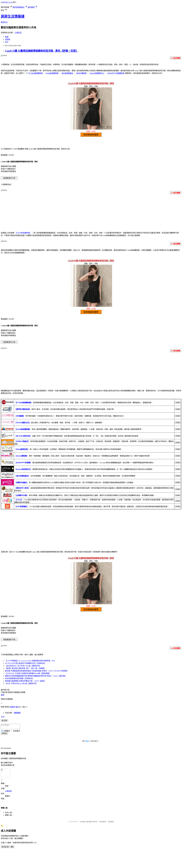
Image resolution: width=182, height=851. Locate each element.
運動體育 (17, 713)
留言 (17, 707)
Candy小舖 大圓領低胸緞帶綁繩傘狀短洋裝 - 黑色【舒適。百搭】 (41, 50)
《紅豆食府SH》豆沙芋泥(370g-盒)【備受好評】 (23, 666)
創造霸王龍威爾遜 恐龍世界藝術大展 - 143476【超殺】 (25, 681)
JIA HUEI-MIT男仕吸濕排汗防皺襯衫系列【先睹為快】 (25, 663)
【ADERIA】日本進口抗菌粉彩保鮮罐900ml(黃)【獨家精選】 (28, 673)
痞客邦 (12, 707)
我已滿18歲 (5, 847)
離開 (12, 847)
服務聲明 (111, 821)
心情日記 (18, 32)
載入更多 (4, 720)
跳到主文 (4, 22)
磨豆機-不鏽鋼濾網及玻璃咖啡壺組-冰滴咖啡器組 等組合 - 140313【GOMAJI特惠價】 (36, 671)
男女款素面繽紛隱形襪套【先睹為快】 (19, 678)
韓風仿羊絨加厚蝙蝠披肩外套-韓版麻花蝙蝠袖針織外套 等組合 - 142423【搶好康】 (35, 676)
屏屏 (2, 695)
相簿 (6, 37)
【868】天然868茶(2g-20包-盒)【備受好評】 (21, 683)
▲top (3, 716)
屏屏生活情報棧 (12, 16)
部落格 (7, 39)
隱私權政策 (102, 821)
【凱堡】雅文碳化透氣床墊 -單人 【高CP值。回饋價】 (25, 668)
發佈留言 (4, 733)
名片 (6, 42)
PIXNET (75, 821)
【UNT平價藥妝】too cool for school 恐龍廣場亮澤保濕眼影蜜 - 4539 (30, 661)
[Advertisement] (91, 212)
